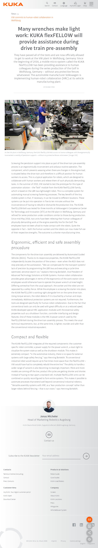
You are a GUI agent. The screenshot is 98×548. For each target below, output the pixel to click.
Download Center (9, 499)
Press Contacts (8, 481)
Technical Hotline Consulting (13, 474)
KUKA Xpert (7, 496)
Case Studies (55, 478)
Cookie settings (75, 541)
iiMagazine (54, 507)
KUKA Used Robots (57, 481)
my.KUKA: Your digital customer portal (17, 492)
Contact (6, 478)
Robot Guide (55, 474)
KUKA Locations (56, 499)
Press (52, 503)
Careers (53, 492)
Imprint (54, 541)
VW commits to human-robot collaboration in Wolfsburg (32, 19)
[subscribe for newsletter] (86, 456)
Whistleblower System (58, 510)
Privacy (63, 541)
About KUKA (55, 496)
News (13, 14)
